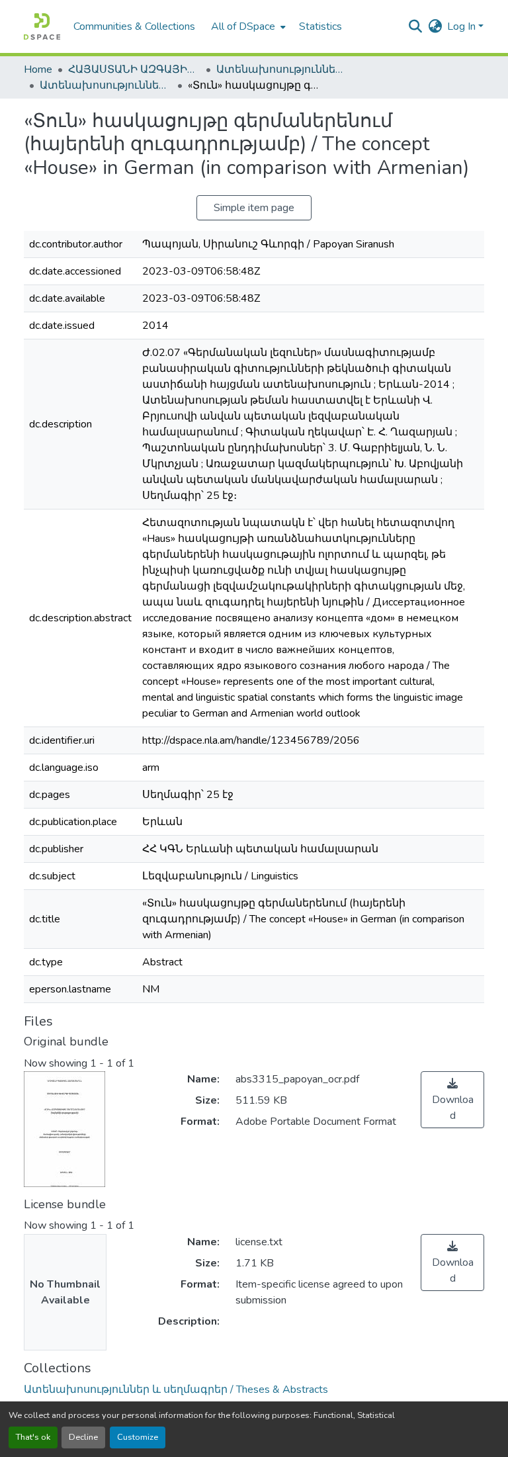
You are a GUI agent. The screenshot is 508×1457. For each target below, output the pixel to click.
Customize (137, 1437)
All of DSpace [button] (243, 26)
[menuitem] (247, 26)
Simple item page (254, 207)
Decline (83, 1437)
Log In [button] (462, 26)
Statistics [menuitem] (320, 26)
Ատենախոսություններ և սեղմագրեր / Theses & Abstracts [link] (282, 69)
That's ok (33, 1437)
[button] (42, 26)
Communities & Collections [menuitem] (134, 26)
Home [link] (38, 69)
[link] (452, 1099)
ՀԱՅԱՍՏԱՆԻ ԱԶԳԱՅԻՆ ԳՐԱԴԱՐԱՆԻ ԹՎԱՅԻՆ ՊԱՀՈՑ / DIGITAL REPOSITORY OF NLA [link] (134, 69)
